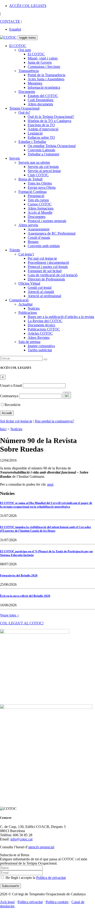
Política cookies (57, 902)
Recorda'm (12, 405)
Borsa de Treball (30, 179)
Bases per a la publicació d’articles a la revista (61, 317)
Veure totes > (9, 615)
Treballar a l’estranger (43, 154)
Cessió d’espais (39, 237)
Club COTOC (38, 175)
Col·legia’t (26, 254)
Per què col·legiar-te (42, 258)
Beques (33, 242)
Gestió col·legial (39, 287)
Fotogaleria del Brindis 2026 (19, 575)
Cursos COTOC (40, 204)
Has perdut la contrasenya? (54, 421)
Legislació (35, 133)
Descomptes (36, 217)
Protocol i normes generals (47, 221)
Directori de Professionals (46, 279)
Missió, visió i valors (43, 58)
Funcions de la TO (41, 125)
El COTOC (17, 46)
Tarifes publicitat (40, 350)
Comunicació (19, 300)
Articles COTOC (40, 333)
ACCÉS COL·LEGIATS (27, 6)
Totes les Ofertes (40, 183)
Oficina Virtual (29, 283)
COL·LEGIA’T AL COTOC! (22, 623)
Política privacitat (30, 902)
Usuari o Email (11, 385)
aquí (50, 484)
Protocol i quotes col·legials (48, 267)
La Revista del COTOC (45, 321)
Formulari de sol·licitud (45, 271)
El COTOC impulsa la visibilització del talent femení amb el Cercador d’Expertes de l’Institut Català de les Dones (45, 528)
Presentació (36, 196)
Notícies (34, 308)
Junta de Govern (40, 62)
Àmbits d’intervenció (43, 129)
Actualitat (25, 304)
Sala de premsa (29, 342)
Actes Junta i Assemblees (46, 79)
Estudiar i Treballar (32, 142)
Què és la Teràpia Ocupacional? (51, 117)
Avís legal (7, 902)
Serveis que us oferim (34, 162)
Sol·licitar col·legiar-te (16, 421)
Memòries (35, 83)
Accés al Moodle (40, 212)
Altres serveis (28, 225)
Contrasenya (9, 396)
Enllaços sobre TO (41, 137)
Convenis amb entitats (44, 246)
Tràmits (14, 250)
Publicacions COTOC (44, 329)
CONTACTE (10, 21)
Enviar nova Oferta (42, 187)
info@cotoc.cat (21, 839)
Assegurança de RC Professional (51, 233)
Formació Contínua (32, 192)
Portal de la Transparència (46, 75)
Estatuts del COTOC (43, 96)
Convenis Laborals (41, 150)
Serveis (14, 158)
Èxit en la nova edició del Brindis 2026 (25, 596)
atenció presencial (41, 847)
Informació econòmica (44, 87)
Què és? (24, 112)
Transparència (28, 71)
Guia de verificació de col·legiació (52, 275)
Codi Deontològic (41, 100)
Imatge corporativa (41, 346)
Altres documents (40, 104)
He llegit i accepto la (35, 878)
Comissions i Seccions (44, 67)
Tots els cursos (38, 200)
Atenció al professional (44, 296)
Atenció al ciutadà (41, 292)
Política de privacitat (51, 878)
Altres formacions (40, 208)
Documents (26, 92)
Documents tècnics (41, 325)
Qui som (24, 50)
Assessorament (38, 229)
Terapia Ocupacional (24, 108)
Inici (3, 429)
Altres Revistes (39, 338)
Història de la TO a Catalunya (49, 121)
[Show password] (67, 395)
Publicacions (27, 312)
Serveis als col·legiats (43, 167)
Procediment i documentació (48, 262)
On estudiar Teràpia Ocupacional (52, 146)
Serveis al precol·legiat (44, 171)
